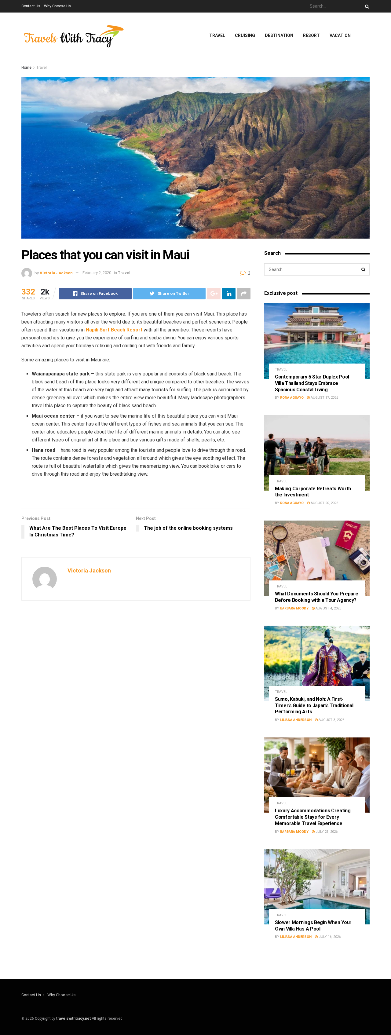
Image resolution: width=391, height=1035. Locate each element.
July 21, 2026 (326, 832)
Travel (217, 35)
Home (26, 67)
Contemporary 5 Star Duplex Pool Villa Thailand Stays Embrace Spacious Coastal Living (312, 383)
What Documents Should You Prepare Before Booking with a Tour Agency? (316, 597)
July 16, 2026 (329, 937)
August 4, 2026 (328, 608)
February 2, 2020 (96, 272)
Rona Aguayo (292, 398)
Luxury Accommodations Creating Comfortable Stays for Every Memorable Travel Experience (312, 817)
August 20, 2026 (324, 503)
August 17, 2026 (324, 398)
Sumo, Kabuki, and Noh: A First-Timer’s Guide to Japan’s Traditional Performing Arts (314, 705)
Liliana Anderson (296, 720)
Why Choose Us (57, 6)
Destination (279, 35)
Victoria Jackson (56, 272)
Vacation (340, 35)
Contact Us (30, 6)
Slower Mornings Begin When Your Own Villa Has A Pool (313, 926)
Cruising (245, 35)
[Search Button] (366, 6)
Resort (311, 35)
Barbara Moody (294, 608)
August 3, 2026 (331, 720)
